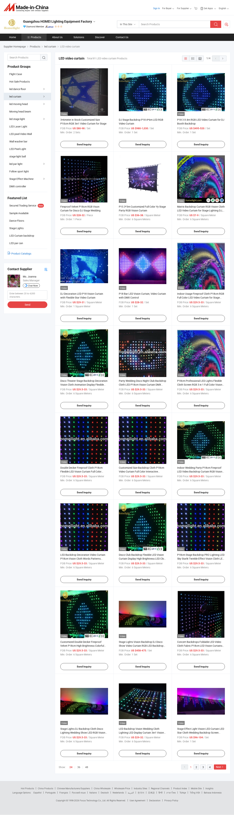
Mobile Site (196, 788)
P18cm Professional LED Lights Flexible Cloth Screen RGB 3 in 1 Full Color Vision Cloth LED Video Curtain (199, 384)
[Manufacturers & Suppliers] (27, 7)
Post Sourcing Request (226, 24)
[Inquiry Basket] (196, 8)
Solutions (78, 37)
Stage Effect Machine (21, 179)
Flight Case (15, 74)
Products (36, 37)
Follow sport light (19, 171)
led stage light (17, 119)
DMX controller (17, 186)
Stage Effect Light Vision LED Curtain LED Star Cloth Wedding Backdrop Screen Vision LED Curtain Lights (200, 732)
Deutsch (105, 792)
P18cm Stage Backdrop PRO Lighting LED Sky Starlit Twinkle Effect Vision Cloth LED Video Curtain (200, 558)
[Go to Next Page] (222, 58)
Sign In (156, 8)
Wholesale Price (122, 788)
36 (78, 767)
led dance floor (17, 89)
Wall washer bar (18, 141)
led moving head (18, 104)
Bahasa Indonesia (213, 792)
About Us (57, 37)
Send (27, 304)
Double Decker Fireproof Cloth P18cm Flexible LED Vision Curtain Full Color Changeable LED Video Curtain (81, 471)
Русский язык (79, 792)
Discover (100, 37)
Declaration (155, 800)
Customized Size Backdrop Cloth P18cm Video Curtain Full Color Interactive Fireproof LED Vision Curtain (141, 471)
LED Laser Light (18, 126)
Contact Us (122, 37)
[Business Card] (45, 269)
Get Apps (208, 8)
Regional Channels (160, 788)
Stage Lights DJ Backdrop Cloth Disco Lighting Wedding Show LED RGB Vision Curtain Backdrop (82, 732)
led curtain (15, 96)
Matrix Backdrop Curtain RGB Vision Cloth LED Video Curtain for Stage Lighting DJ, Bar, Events (201, 210)
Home (12, 37)
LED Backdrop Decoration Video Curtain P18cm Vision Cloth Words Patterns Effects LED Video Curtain (82, 558)
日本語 (151, 792)
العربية (131, 792)
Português (50, 792)
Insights (209, 788)
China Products (45, 788)
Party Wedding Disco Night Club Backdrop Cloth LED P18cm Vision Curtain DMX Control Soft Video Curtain (142, 384)
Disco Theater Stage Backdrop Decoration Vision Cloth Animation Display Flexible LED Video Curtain (83, 384)
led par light (15, 164)
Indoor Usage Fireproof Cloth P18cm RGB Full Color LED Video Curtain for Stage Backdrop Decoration (200, 297)
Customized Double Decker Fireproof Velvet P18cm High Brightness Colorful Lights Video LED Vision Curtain (82, 645)
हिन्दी (160, 792)
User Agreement (137, 800)
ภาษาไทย (171, 792)
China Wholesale (102, 788)
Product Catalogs (21, 253)
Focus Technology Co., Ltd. (93, 800)
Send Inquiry (84, 144)
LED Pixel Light (17, 149)
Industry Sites (140, 788)
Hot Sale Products (19, 81)
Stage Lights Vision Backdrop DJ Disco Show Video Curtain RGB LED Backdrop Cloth (141, 645)
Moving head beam (20, 111)
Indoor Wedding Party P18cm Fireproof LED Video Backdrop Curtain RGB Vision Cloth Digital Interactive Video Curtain (199, 471)
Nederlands (118, 792)
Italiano (93, 792)
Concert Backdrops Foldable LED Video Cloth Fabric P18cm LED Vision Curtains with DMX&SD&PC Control (199, 645)
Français (63, 792)
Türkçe (183, 792)
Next (218, 767)
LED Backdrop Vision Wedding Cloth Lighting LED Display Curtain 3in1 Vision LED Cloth (141, 732)
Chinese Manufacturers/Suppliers (73, 788)
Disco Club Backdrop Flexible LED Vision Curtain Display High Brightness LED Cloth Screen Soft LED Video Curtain (142, 558)
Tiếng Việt (195, 792)
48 (86, 767)
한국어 (141, 792)
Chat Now (33, 285)
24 (70, 767)
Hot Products (27, 788)
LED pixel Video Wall (20, 134)
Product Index (180, 788)
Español (37, 792)
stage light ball (17, 156)
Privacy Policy (171, 800)
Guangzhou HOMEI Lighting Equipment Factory (57, 21)
